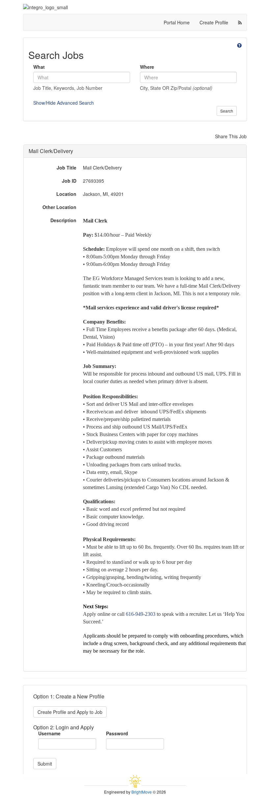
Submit (45, 763)
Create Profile (214, 22)
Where (147, 67)
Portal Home (177, 22)
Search (226, 111)
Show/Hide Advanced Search (63, 102)
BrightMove (141, 792)
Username (49, 733)
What (39, 67)
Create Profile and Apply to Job (70, 712)
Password (117, 733)
